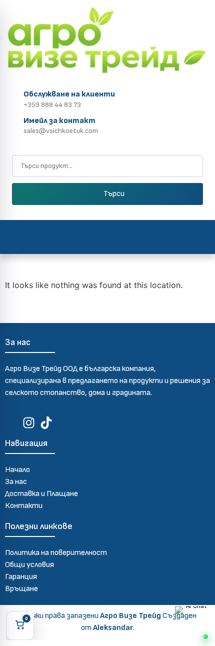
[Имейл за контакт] (12, 123)
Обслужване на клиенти (69, 94)
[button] (108, 237)
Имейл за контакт (60, 121)
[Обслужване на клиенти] (12, 97)
